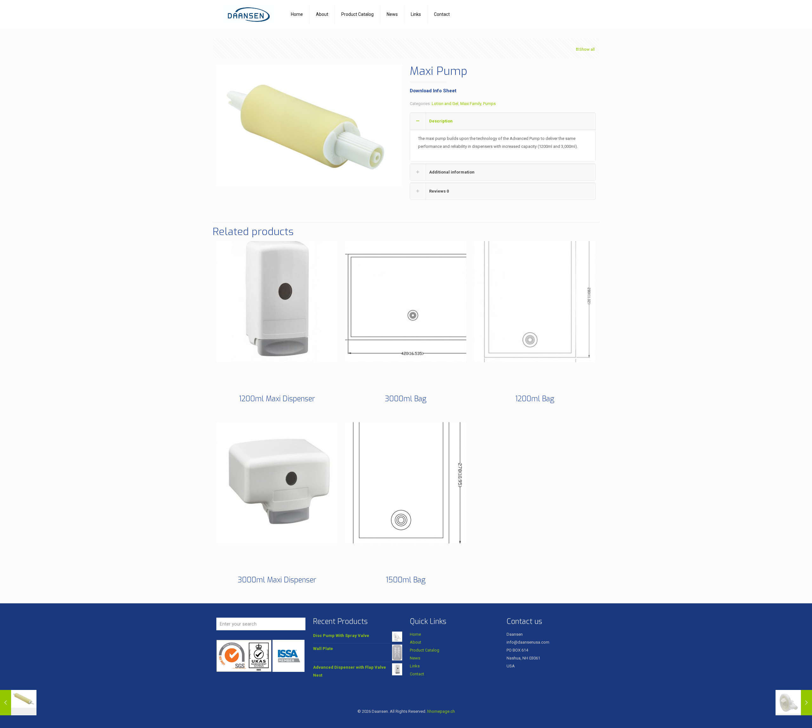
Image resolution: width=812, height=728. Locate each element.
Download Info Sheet (433, 91)
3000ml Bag (406, 399)
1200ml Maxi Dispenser (277, 399)
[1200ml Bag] (534, 301)
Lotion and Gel (445, 103)
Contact (417, 674)
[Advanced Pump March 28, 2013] (18, 702)
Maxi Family (470, 103)
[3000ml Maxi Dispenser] (276, 482)
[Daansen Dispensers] (249, 14)
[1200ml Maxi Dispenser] (276, 301)
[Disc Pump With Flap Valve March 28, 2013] (794, 702)
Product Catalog (424, 650)
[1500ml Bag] (405, 482)
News (415, 658)
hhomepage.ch (441, 711)
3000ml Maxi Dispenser (277, 580)
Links (415, 666)
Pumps (489, 103)
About (415, 642)
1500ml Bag (406, 580)
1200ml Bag (534, 399)
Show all (587, 49)
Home (415, 634)
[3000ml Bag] (405, 301)
